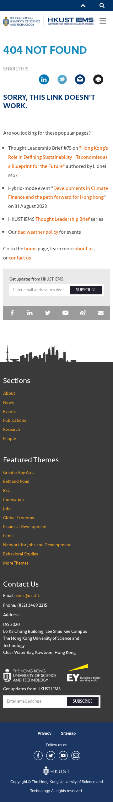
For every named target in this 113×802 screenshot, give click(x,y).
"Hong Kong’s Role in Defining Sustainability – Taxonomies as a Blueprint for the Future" (58, 157)
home (30, 249)
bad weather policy (38, 232)
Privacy (44, 733)
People (9, 438)
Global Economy (18, 518)
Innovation (13, 499)
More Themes (16, 563)
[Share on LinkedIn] (46, 79)
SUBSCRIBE (86, 290)
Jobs (7, 508)
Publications (14, 420)
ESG (6, 490)
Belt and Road (16, 481)
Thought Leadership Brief (62, 219)
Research (11, 429)
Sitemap (68, 733)
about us (84, 249)
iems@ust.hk (28, 595)
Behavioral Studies (20, 554)
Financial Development (25, 526)
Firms (8, 535)
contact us (20, 258)
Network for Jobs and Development (37, 545)
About (9, 393)
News (8, 402)
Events (9, 411)
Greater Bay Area (19, 472)
